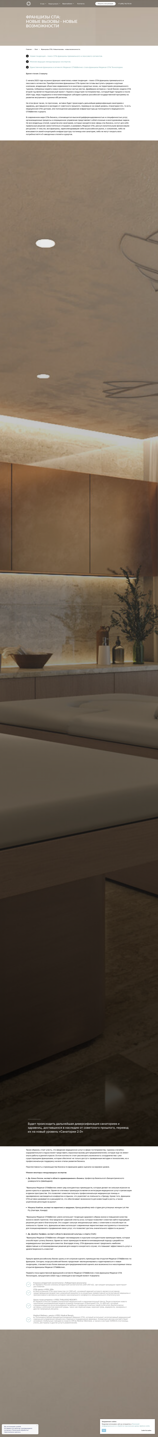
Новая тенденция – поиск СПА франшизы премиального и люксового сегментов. (66, 56)
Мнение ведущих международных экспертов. (50, 62)
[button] (105, 3)
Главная (29, 49)
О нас (42, 4)
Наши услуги (53, 4)
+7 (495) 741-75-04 (124, 4)
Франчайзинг (67, 4)
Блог (36, 49)
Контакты (80, 4)
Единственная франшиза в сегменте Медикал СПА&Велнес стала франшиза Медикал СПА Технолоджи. (76, 67)
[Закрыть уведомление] (37, 1425)
